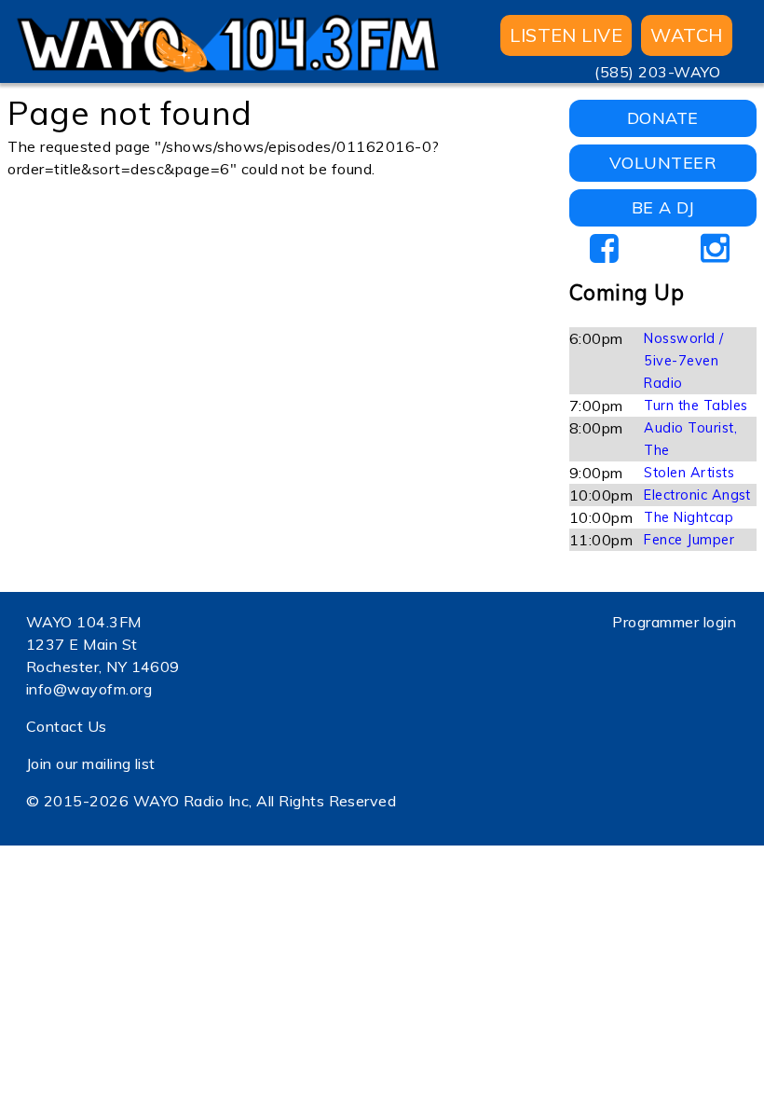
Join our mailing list (91, 763)
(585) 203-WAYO (657, 71)
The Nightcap (688, 517)
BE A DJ (663, 207)
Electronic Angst (697, 495)
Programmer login (674, 621)
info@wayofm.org (89, 689)
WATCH (686, 35)
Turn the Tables (695, 405)
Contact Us (66, 726)
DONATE (663, 118)
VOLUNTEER (662, 162)
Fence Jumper (689, 539)
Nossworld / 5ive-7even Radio (683, 361)
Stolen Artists (689, 472)
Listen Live (566, 35)
